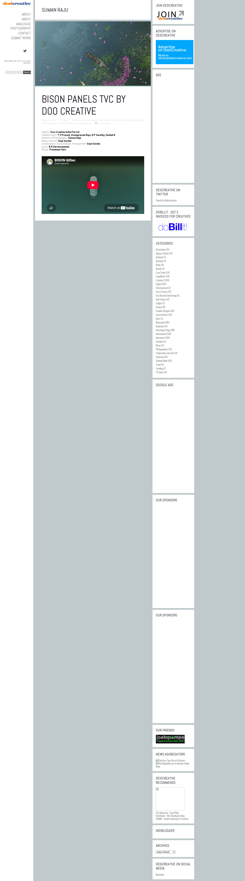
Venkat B (72, 123)
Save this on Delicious (175, 760)
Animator (160, 261)
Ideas (158, 318)
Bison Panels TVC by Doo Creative (84, 105)
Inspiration (160, 326)
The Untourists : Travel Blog (167, 812)
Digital (158, 284)
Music (158, 345)
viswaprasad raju (83, 123)
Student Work (161, 360)
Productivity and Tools (165, 353)
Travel (158, 364)
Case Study (161, 272)
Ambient (159, 257)
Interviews (160, 337)
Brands (159, 268)
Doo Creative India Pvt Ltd (110, 120)
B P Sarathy (77, 120)
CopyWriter (160, 276)
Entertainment (162, 288)
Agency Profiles (162, 253)
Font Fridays (161, 299)
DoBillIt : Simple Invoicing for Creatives (172, 818)
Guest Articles (162, 314)
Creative (159, 280)
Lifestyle (159, 341)
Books (158, 265)
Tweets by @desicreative (166, 200)
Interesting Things (163, 330)
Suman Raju (51, 123)
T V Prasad (62, 123)
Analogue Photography (20, 26)
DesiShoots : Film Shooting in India (170, 815)
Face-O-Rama (161, 291)
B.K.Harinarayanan (90, 120)
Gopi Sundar (128, 120)
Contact (24, 33)
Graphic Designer (163, 311)
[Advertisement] (173, 130)
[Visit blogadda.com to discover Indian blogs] (173, 766)
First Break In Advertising (166, 295)
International (161, 334)
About (26, 14)
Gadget (159, 303)
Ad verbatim (161, 249)
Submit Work (21, 38)
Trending (159, 368)
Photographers (162, 349)
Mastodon (160, 874)
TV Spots (64, 120)
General (159, 307)
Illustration (160, 322)
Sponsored (160, 357)
